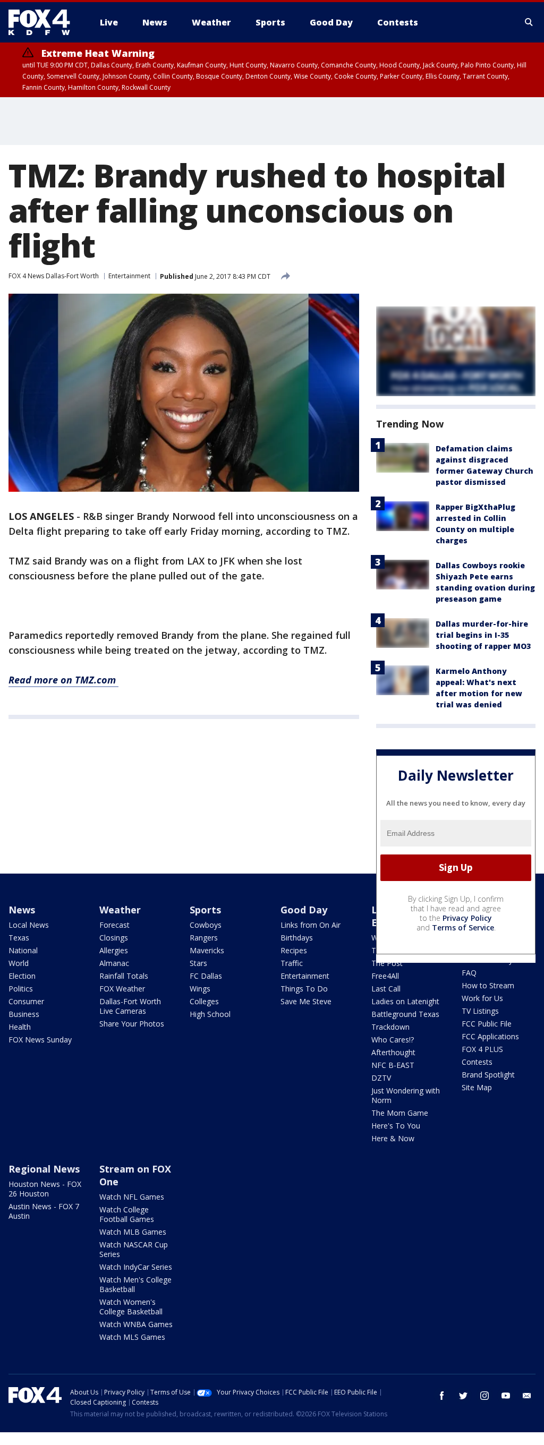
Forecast (114, 925)
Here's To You (395, 1126)
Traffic (291, 963)
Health (19, 1027)
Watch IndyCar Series (135, 1267)
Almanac (114, 963)
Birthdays (296, 938)
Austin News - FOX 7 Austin (43, 1211)
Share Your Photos (131, 1024)
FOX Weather (122, 989)
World (18, 963)
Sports (205, 909)
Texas (18, 938)
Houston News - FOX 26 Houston (44, 1189)
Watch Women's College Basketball (131, 1306)
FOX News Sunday (40, 1039)
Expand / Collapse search (529, 22)
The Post (387, 963)
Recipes (293, 950)
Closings (113, 938)
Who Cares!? (392, 1039)
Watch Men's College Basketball (135, 1284)
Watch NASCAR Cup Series (133, 1249)
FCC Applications (490, 1036)
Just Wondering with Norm (405, 1095)
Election (22, 976)
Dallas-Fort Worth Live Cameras (130, 1006)
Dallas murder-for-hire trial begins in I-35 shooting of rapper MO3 (483, 635)
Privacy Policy (467, 918)
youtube (505, 1395)
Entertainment (129, 275)
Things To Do (304, 989)
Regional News (44, 1168)
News (21, 909)
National (23, 950)
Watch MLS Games (132, 1337)
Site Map (477, 1087)
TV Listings (480, 1011)
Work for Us (482, 998)
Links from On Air (310, 925)
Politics (20, 989)
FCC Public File (487, 1024)
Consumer (26, 1001)
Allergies (113, 950)
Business (23, 1014)
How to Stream (488, 985)
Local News (28, 925)
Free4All (385, 976)
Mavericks (207, 950)
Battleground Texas (405, 1014)
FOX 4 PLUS (482, 1049)
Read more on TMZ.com (63, 679)
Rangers (204, 938)
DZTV (381, 1078)
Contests (477, 1062)
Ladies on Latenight (405, 1001)
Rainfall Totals (123, 976)
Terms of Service (463, 927)
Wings (200, 989)
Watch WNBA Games (136, 1324)
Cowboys (206, 925)
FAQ (469, 973)
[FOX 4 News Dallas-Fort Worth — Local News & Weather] (43, 22)
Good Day (303, 909)
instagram (484, 1395)
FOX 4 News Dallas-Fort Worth (53, 275)
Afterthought (393, 1052)
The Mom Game (399, 1113)
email (527, 1395)
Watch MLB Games (132, 1232)
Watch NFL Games (131, 1197)
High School (210, 1014)
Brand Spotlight (488, 1075)
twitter (463, 1395)
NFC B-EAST (392, 1065)
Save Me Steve (306, 1001)
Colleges (204, 1001)
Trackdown (390, 1027)
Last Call (386, 989)
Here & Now (392, 1138)
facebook (442, 1395)
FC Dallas (206, 976)
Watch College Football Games (126, 1214)
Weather (120, 909)
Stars (198, 963)
